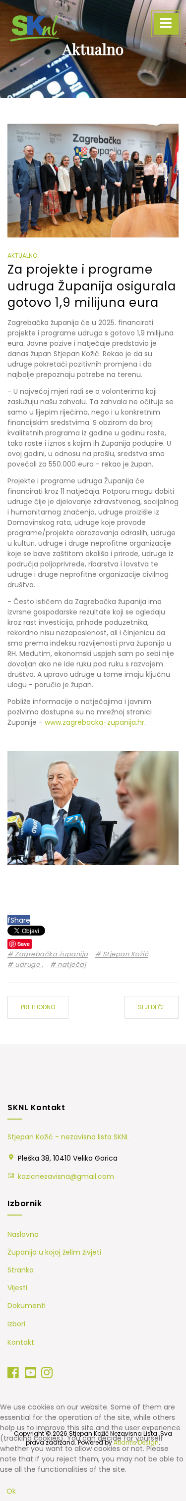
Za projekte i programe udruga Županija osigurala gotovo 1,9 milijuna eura (91, 286)
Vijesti (17, 1288)
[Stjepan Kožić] (34, 28)
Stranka (20, 1270)
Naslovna (23, 1234)
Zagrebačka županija (50, 954)
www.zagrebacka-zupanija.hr (94, 722)
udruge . (28, 964)
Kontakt (20, 1342)
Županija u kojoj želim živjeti (54, 1252)
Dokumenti (26, 1306)
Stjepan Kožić (124, 954)
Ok (11, 1491)
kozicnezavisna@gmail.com (66, 1176)
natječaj (71, 964)
